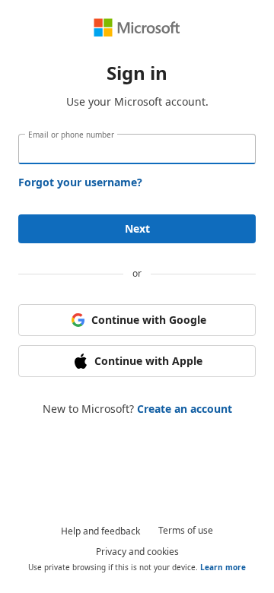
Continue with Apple (148, 361)
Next (137, 228)
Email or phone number (71, 134)
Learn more (223, 567)
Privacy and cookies (137, 551)
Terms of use (185, 530)
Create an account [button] (184, 408)
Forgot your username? (80, 182)
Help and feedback (100, 531)
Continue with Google (148, 319)
